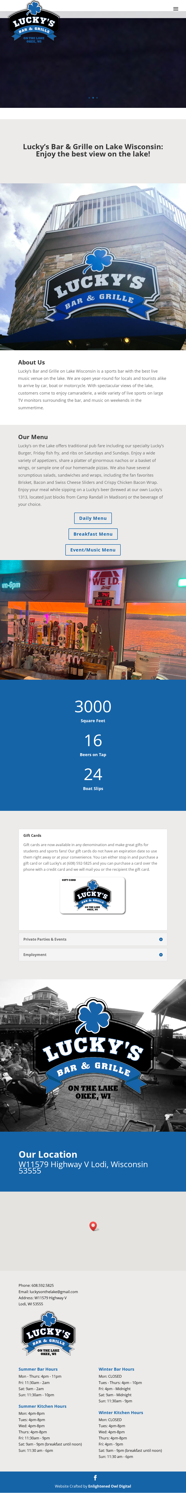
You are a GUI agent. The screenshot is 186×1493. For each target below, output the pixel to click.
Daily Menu (93, 518)
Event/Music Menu (93, 550)
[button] (95, 1226)
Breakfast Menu (93, 534)
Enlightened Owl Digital (109, 1486)
